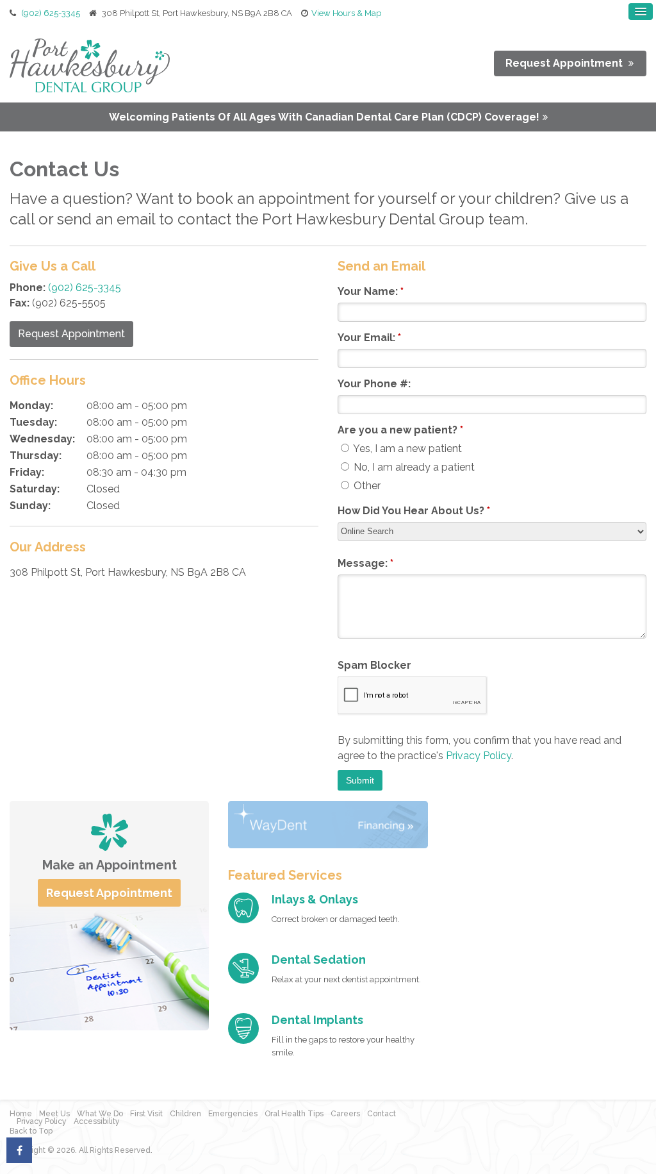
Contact (381, 1113)
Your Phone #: (374, 384)
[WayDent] (327, 824)
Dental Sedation (319, 959)
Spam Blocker (374, 665)
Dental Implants (317, 1020)
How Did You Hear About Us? (414, 511)
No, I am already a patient (413, 467)
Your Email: (369, 337)
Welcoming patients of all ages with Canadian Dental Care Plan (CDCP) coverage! (324, 117)
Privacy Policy (478, 756)
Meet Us (54, 1113)
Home (21, 1113)
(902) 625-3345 (50, 13)
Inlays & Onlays (315, 899)
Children (185, 1113)
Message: (365, 563)
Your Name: (371, 291)
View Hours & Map (346, 13)
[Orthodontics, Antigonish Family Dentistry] (243, 907)
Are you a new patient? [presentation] (400, 430)
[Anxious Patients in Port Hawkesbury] (243, 968)
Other (366, 486)
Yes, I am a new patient (406, 448)
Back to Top (31, 1131)
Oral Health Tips (294, 1113)
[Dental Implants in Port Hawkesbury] (243, 1028)
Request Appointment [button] (565, 63)
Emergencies (233, 1113)
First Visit (146, 1113)
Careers (345, 1113)
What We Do (100, 1113)
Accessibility (97, 1121)
